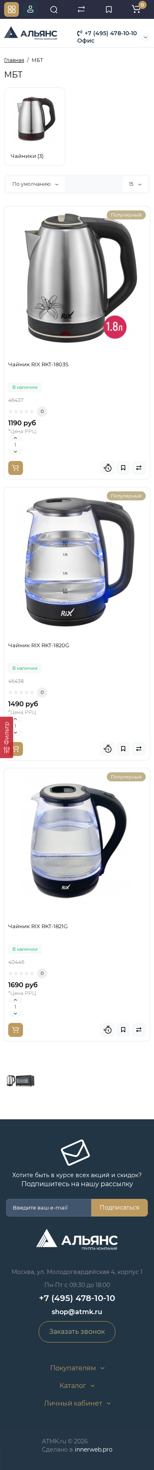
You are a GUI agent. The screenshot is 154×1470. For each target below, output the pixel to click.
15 (132, 184)
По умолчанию (32, 184)
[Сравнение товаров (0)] (81, 9)
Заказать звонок (77, 1331)
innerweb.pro (94, 1449)
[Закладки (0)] (108, 9)
